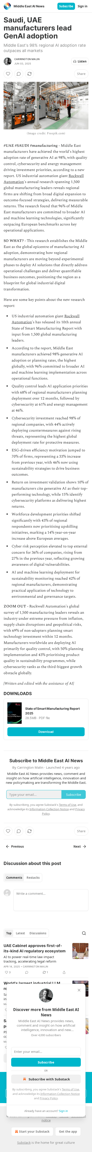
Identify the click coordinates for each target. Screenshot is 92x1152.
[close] (79, 990)
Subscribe (66, 6)
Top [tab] (8, 933)
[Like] (8, 73)
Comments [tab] (14, 878)
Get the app (68, 1131)
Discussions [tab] (37, 933)
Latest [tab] (20, 933)
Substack (24, 1142)
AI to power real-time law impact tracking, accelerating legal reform (30, 959)
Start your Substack (34, 1131)
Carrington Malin (27, 59)
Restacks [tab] (33, 878)
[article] (46, 959)
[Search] (83, 933)
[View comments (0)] (18, 73)
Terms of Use (70, 1089)
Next (77, 846)
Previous (17, 846)
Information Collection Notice (60, 1094)
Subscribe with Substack (49, 1079)
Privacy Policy (49, 1098)
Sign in (83, 6)
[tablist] (23, 877)
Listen (82, 61)
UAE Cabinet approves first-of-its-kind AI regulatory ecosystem (35, 948)
